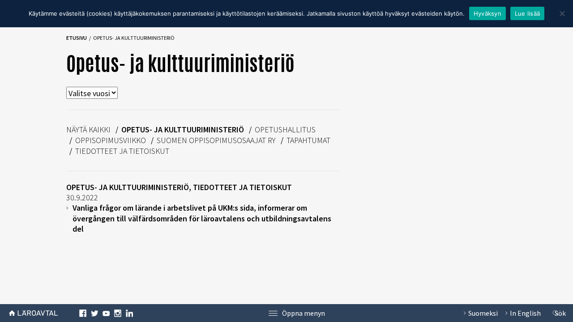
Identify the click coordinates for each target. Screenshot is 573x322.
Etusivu (76, 37)
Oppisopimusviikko (110, 140)
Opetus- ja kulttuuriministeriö (182, 129)
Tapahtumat (308, 140)
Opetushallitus (285, 129)
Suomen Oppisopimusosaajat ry (216, 140)
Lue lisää (527, 13)
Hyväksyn (487, 13)
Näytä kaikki (88, 129)
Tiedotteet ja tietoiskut (122, 151)
